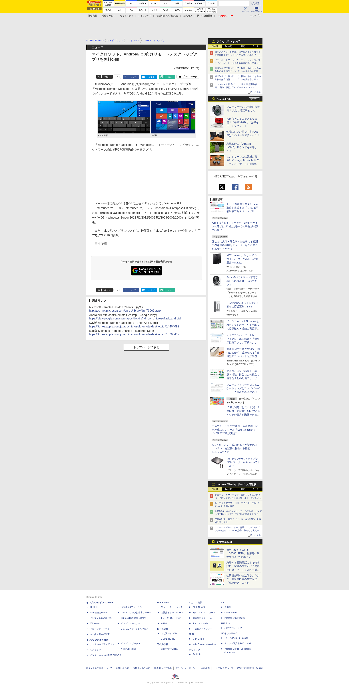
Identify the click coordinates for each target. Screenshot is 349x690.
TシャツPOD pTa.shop (236, 638)
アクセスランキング (228, 41)
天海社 (227, 607)
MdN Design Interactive (204, 644)
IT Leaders (95, 623)
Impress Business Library (133, 618)
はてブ (152, 77)
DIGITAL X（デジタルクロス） (136, 629)
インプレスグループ (223, 668)
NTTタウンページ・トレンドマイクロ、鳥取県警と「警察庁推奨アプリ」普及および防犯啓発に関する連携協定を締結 (243, 342)
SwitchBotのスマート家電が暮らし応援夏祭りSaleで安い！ (242, 281)
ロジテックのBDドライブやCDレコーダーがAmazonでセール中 (243, 462)
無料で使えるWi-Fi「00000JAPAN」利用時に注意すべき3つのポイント (242, 553)
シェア (133, 77)
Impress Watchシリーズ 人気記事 (236, 484)
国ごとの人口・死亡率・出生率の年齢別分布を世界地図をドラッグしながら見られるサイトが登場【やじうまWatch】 (237, 55)
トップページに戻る (146, 347)
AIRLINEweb (199, 607)
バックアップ (144, 15)
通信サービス (108, 15)
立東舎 (164, 623)
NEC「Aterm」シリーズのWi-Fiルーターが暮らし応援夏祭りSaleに (242, 259)
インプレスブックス (131, 643)
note (170, 77)
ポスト (107, 77)
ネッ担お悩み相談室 (100, 634)
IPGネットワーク (229, 633)
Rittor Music (163, 602)
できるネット (96, 650)
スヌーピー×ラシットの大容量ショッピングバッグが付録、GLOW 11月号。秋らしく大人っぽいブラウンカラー (238, 530)
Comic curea (230, 612)
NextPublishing (128, 649)
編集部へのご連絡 (163, 668)
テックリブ (194, 650)
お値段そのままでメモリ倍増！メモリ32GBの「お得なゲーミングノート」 (242, 122)
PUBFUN (225, 623)
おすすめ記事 (224, 542)
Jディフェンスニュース (204, 612)
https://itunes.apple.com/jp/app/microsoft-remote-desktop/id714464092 (134, 326)
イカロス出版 (195, 602)
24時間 (228, 46)
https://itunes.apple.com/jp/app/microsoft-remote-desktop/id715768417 (134, 334)
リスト (118, 77)
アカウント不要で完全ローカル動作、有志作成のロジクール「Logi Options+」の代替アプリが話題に (235, 430)
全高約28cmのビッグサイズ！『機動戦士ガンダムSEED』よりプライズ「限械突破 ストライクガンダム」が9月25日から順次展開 (238, 514)
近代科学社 (162, 644)
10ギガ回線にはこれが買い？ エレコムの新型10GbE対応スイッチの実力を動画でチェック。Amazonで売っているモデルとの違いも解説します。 (244, 414)
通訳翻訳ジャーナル (202, 618)
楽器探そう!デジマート (172, 612)
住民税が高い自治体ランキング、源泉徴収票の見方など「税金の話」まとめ (243, 579)
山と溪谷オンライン (170, 633)
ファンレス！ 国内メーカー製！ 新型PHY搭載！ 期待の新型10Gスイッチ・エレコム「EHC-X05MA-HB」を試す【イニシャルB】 (237, 87)
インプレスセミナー (131, 623)
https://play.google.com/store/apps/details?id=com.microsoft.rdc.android (135, 318)
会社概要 (205, 668)
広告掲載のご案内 (141, 668)
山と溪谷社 (162, 629)
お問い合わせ (122, 668)
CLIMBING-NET (168, 639)
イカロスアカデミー (202, 629)
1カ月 (256, 46)
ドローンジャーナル (100, 629)
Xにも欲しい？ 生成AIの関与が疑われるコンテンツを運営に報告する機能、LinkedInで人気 (234, 448)
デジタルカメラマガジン (102, 644)
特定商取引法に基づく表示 (250, 668)
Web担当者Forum (98, 612)
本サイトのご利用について (99, 668)
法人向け (187, 15)
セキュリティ (126, 15)
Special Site (224, 99)
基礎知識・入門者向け (167, 15)
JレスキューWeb (201, 623)
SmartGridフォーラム (131, 607)
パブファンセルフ (233, 628)
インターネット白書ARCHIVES (105, 655)
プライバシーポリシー (186, 668)
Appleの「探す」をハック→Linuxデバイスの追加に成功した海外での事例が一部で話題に (235, 226)
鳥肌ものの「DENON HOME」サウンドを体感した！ (241, 147)
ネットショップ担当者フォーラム (137, 612)
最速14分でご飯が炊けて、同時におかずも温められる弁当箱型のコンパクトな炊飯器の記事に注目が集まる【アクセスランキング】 (238, 71)
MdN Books (198, 639)
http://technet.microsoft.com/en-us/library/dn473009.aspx (125, 310)
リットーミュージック (172, 607)
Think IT (94, 607)
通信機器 (92, 15)
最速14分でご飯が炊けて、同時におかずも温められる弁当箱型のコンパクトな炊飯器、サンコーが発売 (238, 79)
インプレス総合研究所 (101, 618)
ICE (222, 602)
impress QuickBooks (234, 618)
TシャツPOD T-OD (171, 618)
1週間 (242, 46)
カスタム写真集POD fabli (237, 643)
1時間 (215, 46)
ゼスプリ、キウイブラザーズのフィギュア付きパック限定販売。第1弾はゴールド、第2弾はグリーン (238, 498)
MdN (191, 634)
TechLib (196, 654)
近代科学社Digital (169, 649)
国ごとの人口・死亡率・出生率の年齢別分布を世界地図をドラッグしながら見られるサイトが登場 (235, 245)
